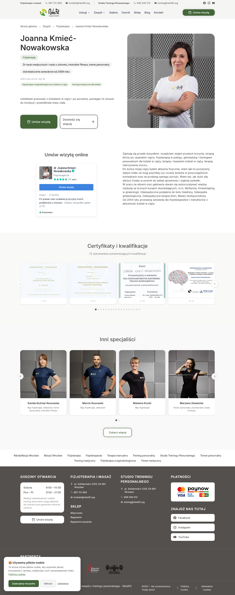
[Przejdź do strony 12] (124, 309)
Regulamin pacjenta (81, 521)
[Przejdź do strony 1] (96, 309)
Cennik (125, 12)
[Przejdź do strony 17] (136, 309)
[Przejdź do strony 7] (111, 309)
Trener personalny (210, 455)
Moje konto (76, 513)
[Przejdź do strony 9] (116, 309)
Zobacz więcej (117, 432)
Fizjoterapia (74, 455)
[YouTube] (213, 3)
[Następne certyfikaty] (215, 284)
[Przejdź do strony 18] (139, 309)
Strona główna (28, 26)
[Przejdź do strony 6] (108, 309)
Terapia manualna (117, 455)
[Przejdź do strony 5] (106, 309)
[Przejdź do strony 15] (131, 309)
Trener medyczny (151, 460)
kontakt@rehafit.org (79, 3)
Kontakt (158, 12)
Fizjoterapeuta (94, 455)
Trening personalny (144, 455)
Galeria (113, 12)
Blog (147, 12)
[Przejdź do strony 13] (126, 309)
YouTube (183, 537)
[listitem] (43, 283)
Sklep (137, 12)
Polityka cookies (16, 574)
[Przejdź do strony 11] (121, 309)
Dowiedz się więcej (71, 122)
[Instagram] (209, 3)
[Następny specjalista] (215, 376)
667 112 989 (55, 3)
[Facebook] (204, 3)
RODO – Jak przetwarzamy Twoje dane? (156, 588)
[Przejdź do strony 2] (98, 309)
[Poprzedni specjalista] (20, 376)
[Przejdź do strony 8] (113, 309)
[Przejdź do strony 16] (134, 309)
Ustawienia (63, 583)
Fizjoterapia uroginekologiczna (118, 460)
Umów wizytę (201, 12)
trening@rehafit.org (168, 3)
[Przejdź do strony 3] (101, 309)
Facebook (184, 517)
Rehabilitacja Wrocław (26, 455)
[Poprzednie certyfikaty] (20, 284)
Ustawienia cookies (207, 588)
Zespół (98, 12)
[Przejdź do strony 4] (103, 309)
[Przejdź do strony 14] (129, 309)
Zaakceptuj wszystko (23, 583)
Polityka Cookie (185, 588)
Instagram (184, 527)
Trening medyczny (84, 460)
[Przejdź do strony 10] (118, 309)
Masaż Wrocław (53, 455)
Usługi (83, 12)
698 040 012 (144, 3)
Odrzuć (48, 583)
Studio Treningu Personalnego (177, 455)
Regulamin (76, 517)
